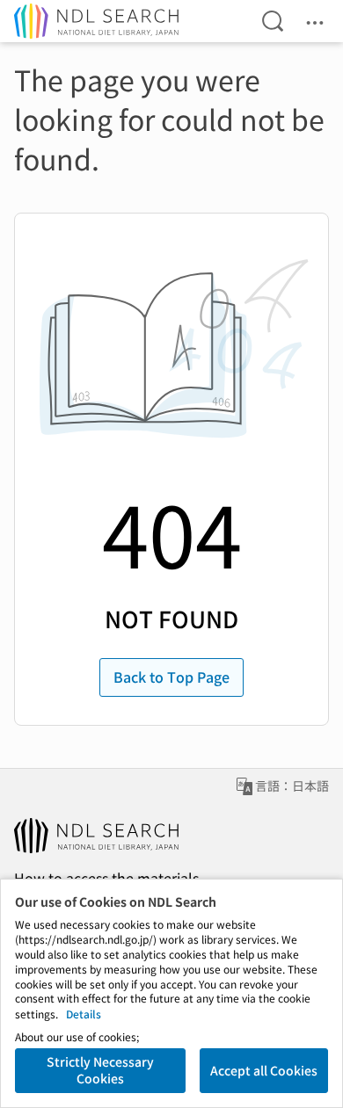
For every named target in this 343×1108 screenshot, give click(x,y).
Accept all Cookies (263, 1070)
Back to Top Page (171, 676)
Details (83, 1013)
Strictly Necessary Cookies (100, 1070)
